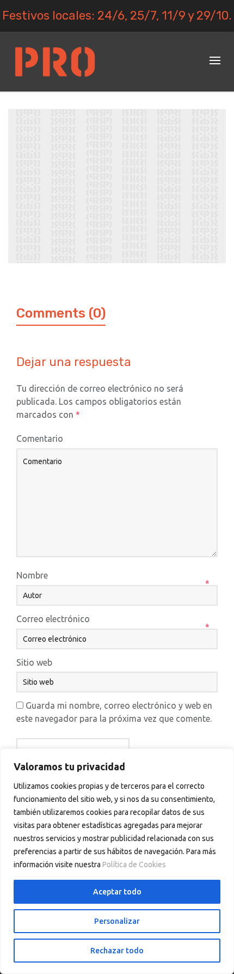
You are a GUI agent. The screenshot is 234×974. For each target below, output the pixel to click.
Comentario (39, 438)
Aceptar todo (117, 891)
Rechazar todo (117, 950)
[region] (117, 861)
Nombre (32, 575)
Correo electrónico (53, 619)
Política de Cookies (134, 864)
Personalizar (117, 921)
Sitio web (34, 662)
